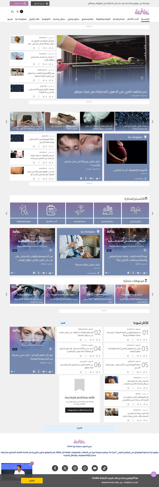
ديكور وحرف (83, 361)
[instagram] (75, 468)
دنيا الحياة (138, 264)
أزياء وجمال (43, 363)
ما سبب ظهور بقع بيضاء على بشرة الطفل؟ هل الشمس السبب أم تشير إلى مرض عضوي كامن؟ (40, 174)
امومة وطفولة (24, 221)
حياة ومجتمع (88, 19)
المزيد (63, 323)
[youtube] (95, 468)
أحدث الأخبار (133, 19)
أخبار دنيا (88, 169)
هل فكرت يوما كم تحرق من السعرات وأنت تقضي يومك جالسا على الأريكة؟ (136, 416)
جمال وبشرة (59, 19)
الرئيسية (145, 19)
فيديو (10, 19)
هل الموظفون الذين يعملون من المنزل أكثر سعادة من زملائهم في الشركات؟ (135, 400)
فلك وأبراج (34, 19)
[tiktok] (104, 468)
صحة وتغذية (119, 19)
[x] (65, 468)
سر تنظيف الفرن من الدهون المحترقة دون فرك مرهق (110, 91)
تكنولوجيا (46, 19)
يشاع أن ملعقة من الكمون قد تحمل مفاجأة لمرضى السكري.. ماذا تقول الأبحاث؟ (41, 44)
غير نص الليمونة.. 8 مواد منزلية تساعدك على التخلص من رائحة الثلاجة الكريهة (42, 158)
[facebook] (55, 468)
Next (6, 122)
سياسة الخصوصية (108, 482)
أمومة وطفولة (103, 19)
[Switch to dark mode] (19, 11)
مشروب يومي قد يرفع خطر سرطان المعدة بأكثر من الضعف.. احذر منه (136, 384)
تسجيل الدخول (39, 3)
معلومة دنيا (21, 19)
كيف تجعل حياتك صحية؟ (87, 264)
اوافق (31, 480)
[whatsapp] (85, 468)
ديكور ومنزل (73, 19)
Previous (152, 122)
